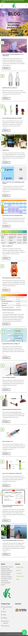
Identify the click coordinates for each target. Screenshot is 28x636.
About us (18, 570)
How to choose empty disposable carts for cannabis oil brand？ (12, 506)
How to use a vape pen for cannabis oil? (12, 473)
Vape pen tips (5, 150)
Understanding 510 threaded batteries (11, 409)
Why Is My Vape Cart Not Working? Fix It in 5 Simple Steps (12, 55)
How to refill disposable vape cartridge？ (12, 118)
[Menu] (2, 6)
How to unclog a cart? (7, 441)
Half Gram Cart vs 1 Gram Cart (9, 87)
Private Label (19, 567)
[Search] (26, 5)
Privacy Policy (20, 576)
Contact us (19, 573)
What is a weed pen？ (7, 246)
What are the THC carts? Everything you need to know (13, 182)
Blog (17, 579)
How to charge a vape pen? (8, 377)
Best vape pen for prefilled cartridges (11, 278)
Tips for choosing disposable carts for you (12, 540)
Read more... (6, 68)
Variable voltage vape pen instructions (11, 310)
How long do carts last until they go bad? (12, 215)
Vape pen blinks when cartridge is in (11, 343)
